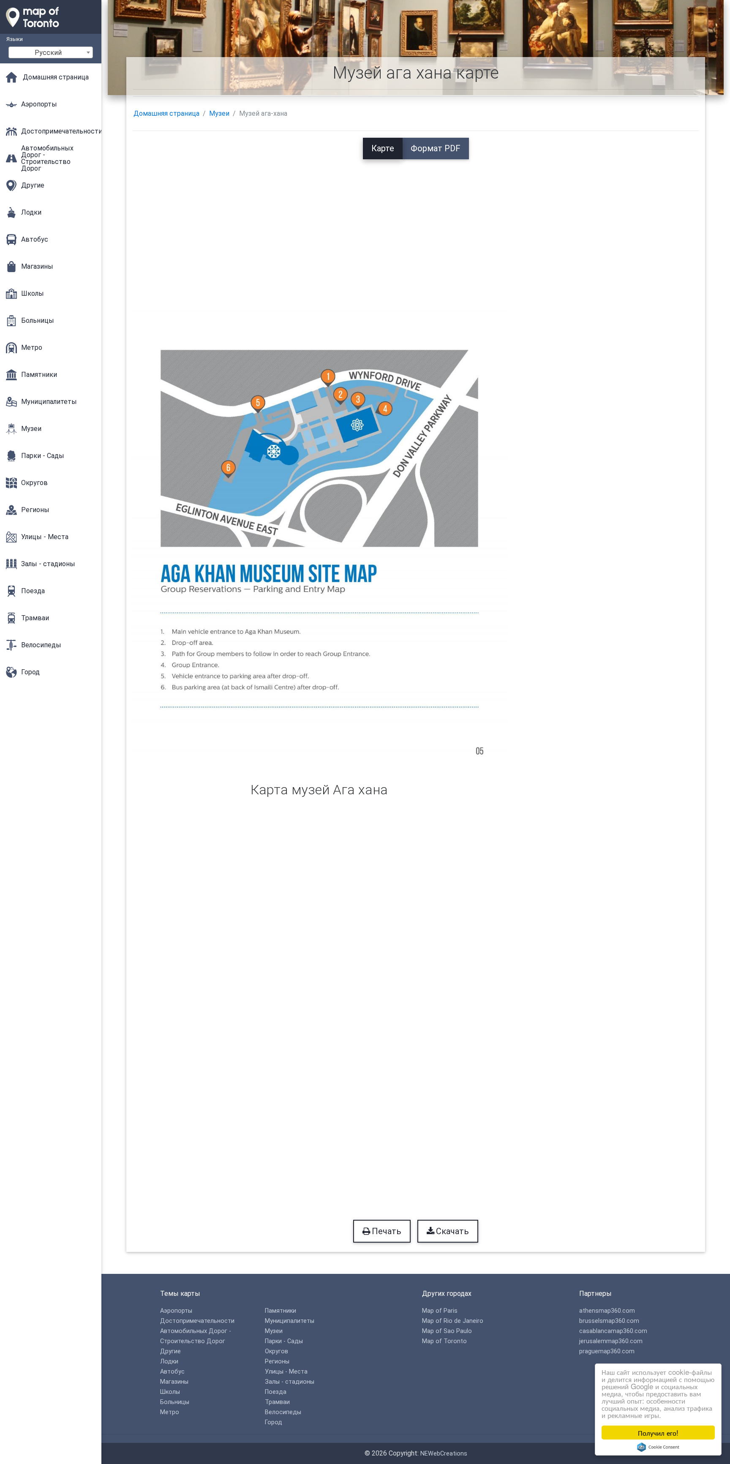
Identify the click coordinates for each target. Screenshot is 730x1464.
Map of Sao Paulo (447, 1331)
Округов (276, 1351)
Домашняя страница (166, 113)
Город (273, 1422)
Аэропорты (176, 1310)
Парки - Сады (284, 1341)
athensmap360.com (607, 1310)
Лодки (169, 1361)
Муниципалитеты (289, 1321)
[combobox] (50, 52)
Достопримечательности (197, 1321)
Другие (170, 1351)
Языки (14, 39)
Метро (169, 1412)
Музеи (219, 113)
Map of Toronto (444, 1341)
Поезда (275, 1392)
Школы (170, 1392)
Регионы (277, 1361)
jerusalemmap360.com (611, 1341)
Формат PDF (435, 148)
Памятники (280, 1310)
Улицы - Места (286, 1371)
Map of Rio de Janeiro (452, 1321)
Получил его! (658, 1432)
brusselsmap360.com (609, 1321)
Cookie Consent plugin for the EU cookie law (658, 1447)
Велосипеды (283, 1412)
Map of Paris (440, 1310)
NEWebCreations (443, 1453)
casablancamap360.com (613, 1331)
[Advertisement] (415, 218)
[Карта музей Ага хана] (319, 534)
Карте (382, 148)
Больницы (174, 1402)
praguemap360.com (607, 1351)
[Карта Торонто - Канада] (50, 29)
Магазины (174, 1381)
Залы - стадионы (289, 1381)
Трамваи (277, 1402)
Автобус (172, 1371)
